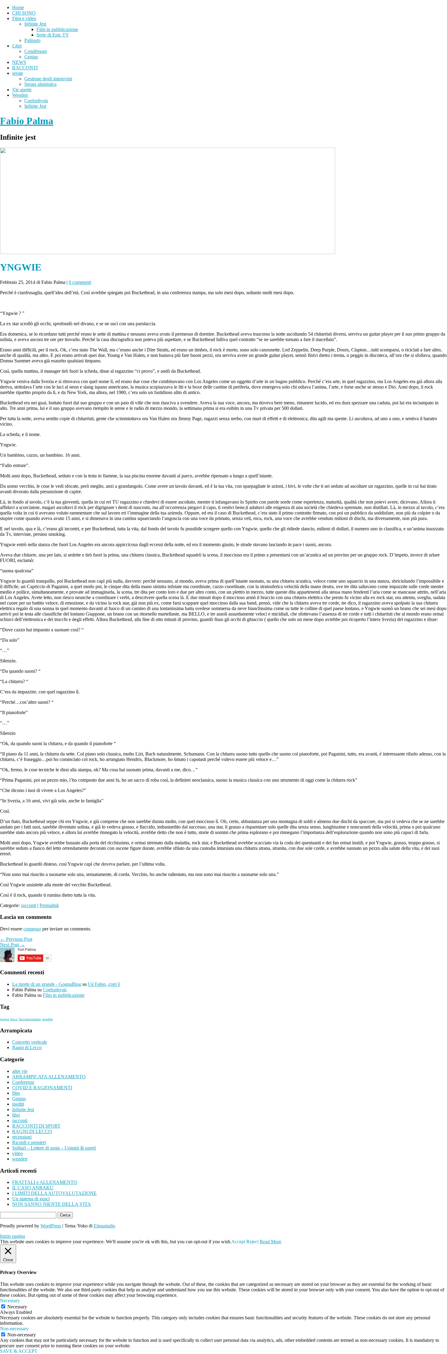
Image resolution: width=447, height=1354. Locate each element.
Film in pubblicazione (57, 29)
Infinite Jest (35, 23)
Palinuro (32, 40)
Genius (31, 56)
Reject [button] (252, 1241)
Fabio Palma (26, 120)
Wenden (20, 95)
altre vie (19, 1071)
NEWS (19, 62)
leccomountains (30, 1019)
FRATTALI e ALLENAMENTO (44, 1182)
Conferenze (23, 1082)
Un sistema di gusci (31, 1198)
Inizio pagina (12, 1236)
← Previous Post (16, 939)
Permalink (49, 905)
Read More (270, 1241)
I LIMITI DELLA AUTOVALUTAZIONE (54, 1193)
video (17, 1153)
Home (18, 7)
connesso (32, 928)
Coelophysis (36, 100)
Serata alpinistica (40, 84)
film (16, 1093)
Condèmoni (35, 51)
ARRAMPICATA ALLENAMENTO (49, 1076)
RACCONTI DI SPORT (36, 1126)
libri (16, 1115)
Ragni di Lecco (27, 1047)
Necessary (17, 1306)
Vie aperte (22, 89)
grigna (4, 1019)
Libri (17, 45)
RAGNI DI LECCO (32, 1131)
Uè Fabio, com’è (104, 984)
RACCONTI (25, 67)
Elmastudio (104, 1225)
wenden (47, 1019)
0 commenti (80, 282)
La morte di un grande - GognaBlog (46, 984)
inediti (18, 1104)
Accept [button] (238, 1241)
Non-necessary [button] (14, 1328)
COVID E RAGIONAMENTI (42, 1087)
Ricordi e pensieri (29, 1142)
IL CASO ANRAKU (33, 1187)
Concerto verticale (29, 1042)
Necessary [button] (10, 1300)
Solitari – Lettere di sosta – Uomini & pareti (54, 1147)
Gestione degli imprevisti (48, 78)
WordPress (50, 1225)
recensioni (22, 1136)
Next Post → (12, 944)
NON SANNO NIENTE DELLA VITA (51, 1204)
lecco (14, 1019)
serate (17, 73)
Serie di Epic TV (52, 34)
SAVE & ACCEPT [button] (18, 1351)
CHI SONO (24, 13)
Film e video (24, 18)
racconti (28, 905)
